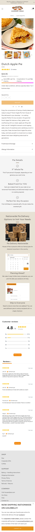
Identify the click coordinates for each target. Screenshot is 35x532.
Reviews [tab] (7, 362)
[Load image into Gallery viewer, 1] (8, 55)
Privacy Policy (6, 478)
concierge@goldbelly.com (25, 521)
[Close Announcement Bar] (34, 2)
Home (12, 15)
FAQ (3, 498)
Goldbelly (22, 515)
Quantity (5, 95)
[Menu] (2, 9)
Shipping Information (8, 475)
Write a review (17, 354)
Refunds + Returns (7, 483)
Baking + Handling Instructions (11, 472)
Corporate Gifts (6, 461)
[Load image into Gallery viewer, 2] (17, 55)
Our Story (4, 495)
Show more (17, 443)
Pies (3, 458)
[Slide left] (4, 55)
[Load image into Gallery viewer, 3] (26, 55)
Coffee (4, 464)
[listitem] (17, 2)
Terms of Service (7, 481)
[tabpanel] (17, 405)
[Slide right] (31, 55)
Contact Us (17, 528)
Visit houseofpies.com (8, 492)
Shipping (4, 76)
